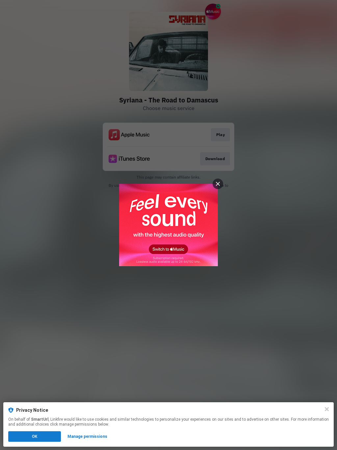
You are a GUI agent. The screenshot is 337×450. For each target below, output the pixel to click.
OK (34, 436)
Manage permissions (87, 436)
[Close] (327, 409)
